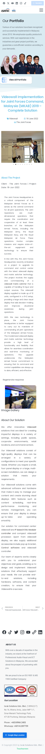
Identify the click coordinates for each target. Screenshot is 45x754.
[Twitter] (16, 632)
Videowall (31, 427)
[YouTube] (12, 3)
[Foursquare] (34, 632)
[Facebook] (4, 3)
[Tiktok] (10, 632)
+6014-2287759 (21, 726)
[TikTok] (25, 3)
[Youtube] (28, 632)
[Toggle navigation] (41, 10)
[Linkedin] (40, 632)
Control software (10, 547)
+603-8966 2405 (18, 722)
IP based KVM (21, 529)
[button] (4, 146)
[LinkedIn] (17, 3)
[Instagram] (21, 3)
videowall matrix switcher (15, 284)
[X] (8, 3)
